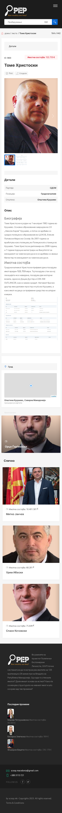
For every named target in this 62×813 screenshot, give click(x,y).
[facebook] (22, 782)
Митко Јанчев (15, 514)
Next (52, 115)
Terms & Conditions (15, 803)
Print (11, 73)
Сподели (23, 73)
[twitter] (28, 782)
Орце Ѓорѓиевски (16, 446)
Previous (9, 115)
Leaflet (53, 396)
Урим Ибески (14, 572)
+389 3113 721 (17, 775)
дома (7, 33)
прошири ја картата (13, 403)
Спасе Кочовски (16, 630)
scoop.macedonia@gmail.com (24, 770)
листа (14, 33)
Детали (12, 46)
